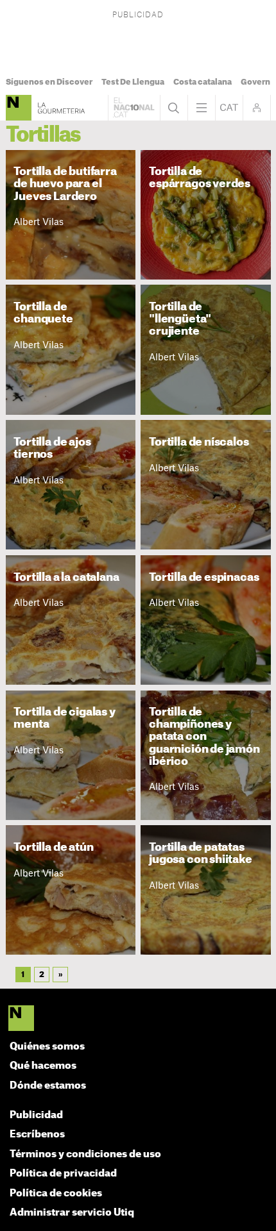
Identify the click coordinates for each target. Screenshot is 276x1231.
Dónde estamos (48, 1086)
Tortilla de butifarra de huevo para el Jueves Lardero (64, 183)
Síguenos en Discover (49, 82)
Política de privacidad (63, 1173)
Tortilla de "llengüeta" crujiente (180, 319)
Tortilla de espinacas (204, 577)
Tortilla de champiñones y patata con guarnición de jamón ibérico (204, 736)
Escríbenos (37, 1134)
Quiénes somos (47, 1046)
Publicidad (36, 1115)
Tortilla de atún (53, 847)
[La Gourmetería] (18, 108)
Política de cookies (56, 1193)
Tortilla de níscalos (199, 442)
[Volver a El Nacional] (134, 108)
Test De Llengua (132, 82)
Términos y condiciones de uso (85, 1154)
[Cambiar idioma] (229, 108)
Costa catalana (202, 82)
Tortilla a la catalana (66, 577)
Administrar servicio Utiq (72, 1213)
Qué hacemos (43, 1066)
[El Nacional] (138, 1019)
